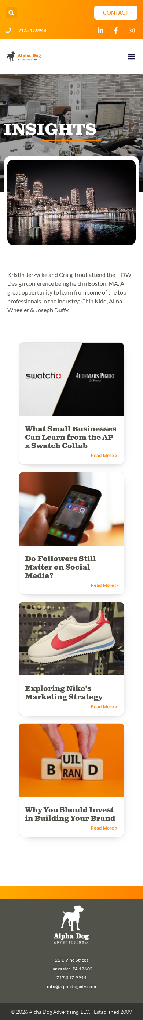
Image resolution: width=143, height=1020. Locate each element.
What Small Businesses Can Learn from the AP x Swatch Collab (70, 438)
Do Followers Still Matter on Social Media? (60, 567)
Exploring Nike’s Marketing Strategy (64, 693)
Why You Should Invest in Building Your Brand (70, 814)
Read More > (104, 455)
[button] (11, 12)
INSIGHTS (50, 130)
